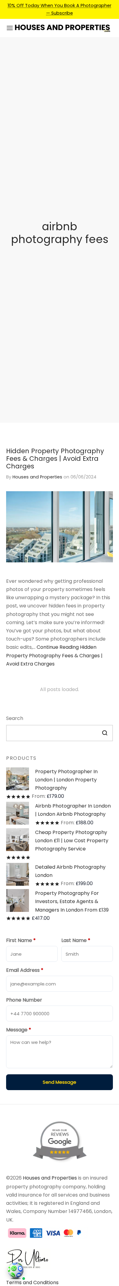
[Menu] (9, 28)
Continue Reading (54, 655)
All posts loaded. (59, 689)
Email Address (24, 970)
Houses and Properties (37, 477)
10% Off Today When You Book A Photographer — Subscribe (59, 9)
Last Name (75, 940)
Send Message (59, 1082)
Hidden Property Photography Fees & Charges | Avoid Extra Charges (55, 459)
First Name (21, 940)
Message (18, 1029)
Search (14, 718)
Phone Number (24, 999)
